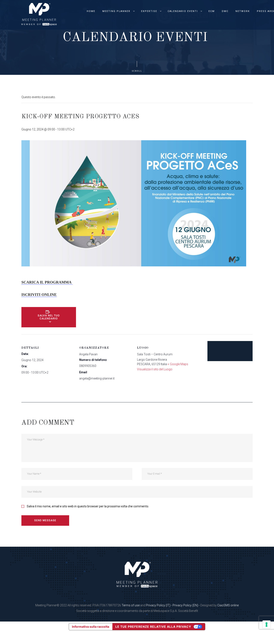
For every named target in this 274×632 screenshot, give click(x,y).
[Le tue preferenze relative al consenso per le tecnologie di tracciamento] (266, 624)
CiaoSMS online (228, 605)
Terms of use (131, 605)
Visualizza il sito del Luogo (154, 369)
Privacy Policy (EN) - (186, 605)
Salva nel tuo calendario (49, 317)
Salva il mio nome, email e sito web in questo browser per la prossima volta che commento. (88, 506)
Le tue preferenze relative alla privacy (153, 626)
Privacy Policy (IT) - (159, 605)
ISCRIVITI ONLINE (39, 294)
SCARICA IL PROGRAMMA (47, 282)
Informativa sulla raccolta (90, 626)
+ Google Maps (178, 364)
